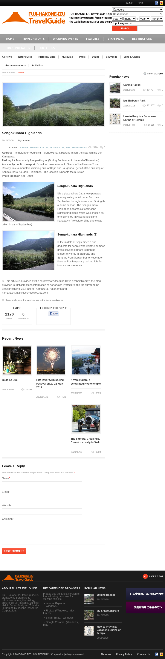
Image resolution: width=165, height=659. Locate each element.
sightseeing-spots (76, 147)
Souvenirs (111, 56)
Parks (82, 56)
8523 (98, 393)
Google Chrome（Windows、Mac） (61, 623)
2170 (95, 147)
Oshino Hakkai (132, 84)
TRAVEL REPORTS (33, 39)
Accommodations (15, 65)
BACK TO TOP (156, 576)
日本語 (129, 3)
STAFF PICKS (115, 39)
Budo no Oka (10, 380)
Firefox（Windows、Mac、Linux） (60, 612)
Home (21, 72)
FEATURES (92, 39)
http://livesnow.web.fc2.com (32, 292)
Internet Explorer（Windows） (54, 605)
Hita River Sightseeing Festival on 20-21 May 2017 (50, 384)
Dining (95, 56)
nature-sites (57, 147)
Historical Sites (46, 56)
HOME (10, 39)
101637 (150, 105)
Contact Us (46, 48)
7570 (63, 397)
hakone (24, 147)
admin (26, 140)
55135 (151, 125)
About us (106, 654)
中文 (141, 3)
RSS (161, 3)
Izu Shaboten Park (134, 100)
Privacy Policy (124, 654)
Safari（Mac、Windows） (61, 617)
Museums (67, 56)
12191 (29, 389)
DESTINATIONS (142, 39)
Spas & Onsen (132, 56)
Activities (37, 65)
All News (7, 56)
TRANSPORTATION (18, 48)
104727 (150, 90)
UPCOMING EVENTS (65, 39)
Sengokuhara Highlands (22, 133)
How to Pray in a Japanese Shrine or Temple (109, 630)
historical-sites (39, 147)
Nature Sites (25, 56)
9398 (98, 452)
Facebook (156, 3)
